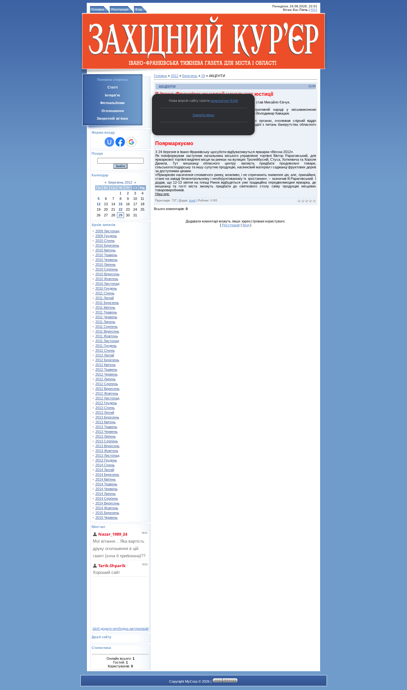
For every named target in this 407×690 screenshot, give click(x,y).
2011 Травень (106, 312)
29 (120, 215)
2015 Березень (107, 513)
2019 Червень (106, 517)
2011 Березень (107, 303)
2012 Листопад (107, 398)
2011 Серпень (106, 326)
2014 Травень (106, 484)
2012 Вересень (107, 389)
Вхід (138, 9)
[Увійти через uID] (109, 142)
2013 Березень (107, 417)
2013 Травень (106, 427)
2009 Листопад (107, 231)
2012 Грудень (106, 403)
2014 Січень (105, 465)
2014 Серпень (106, 498)
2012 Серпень (106, 384)
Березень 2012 (120, 182)
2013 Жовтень (106, 451)
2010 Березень (107, 245)
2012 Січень (105, 350)
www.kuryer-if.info (224, 100)
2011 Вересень (107, 331)
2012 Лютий (104, 355)
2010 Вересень (107, 274)
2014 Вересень (107, 503)
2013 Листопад (107, 455)
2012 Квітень (105, 365)
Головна (98, 9)
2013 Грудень (106, 460)
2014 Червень (106, 489)
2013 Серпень (106, 441)
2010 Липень (105, 264)
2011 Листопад (107, 341)
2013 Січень (105, 408)
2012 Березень (107, 360)
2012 (174, 76)
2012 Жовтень (106, 393)
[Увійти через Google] (131, 142)
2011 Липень (105, 322)
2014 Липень (105, 494)
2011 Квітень (105, 307)
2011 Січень (104, 293)
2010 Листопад (107, 283)
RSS (314, 9)
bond (192, 200)
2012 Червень (106, 374)
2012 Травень (106, 369)
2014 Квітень (105, 479)
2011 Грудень (106, 346)
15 (120, 204)
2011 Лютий (104, 298)
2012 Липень (105, 379)
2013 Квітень (105, 422)
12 (98, 204)
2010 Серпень (106, 269)
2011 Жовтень (106, 336)
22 (120, 209)
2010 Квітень (105, 250)
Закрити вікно (203, 115)
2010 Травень (106, 255)
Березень (189, 76)
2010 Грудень (106, 288)
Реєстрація (119, 9)
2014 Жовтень (106, 508)
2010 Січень (105, 241)
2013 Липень (105, 436)
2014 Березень (107, 474)
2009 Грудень (106, 236)
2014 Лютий (104, 470)
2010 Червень (106, 260)
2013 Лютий (104, 412)
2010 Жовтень (106, 279)
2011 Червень (106, 317)
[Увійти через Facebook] (120, 142)
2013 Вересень (107, 446)
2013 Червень (106, 431)
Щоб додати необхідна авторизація (120, 628)
